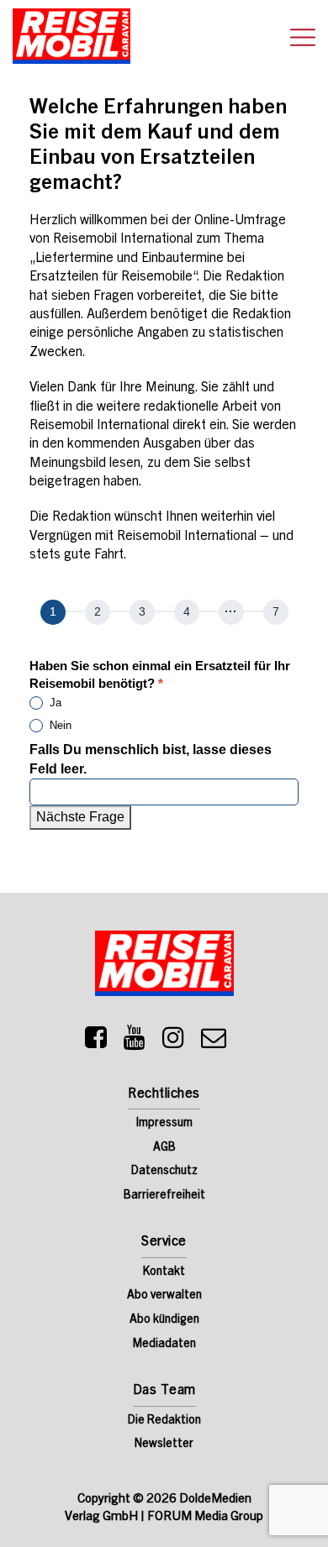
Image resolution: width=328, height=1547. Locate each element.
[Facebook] (96, 1042)
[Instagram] (173, 1042)
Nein (58, 725)
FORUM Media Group (205, 1517)
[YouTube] (134, 1042)
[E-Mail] (213, 1042)
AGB (164, 1148)
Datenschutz (164, 1171)
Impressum (164, 1124)
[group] (164, 615)
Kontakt (164, 1272)
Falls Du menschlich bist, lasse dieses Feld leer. (150, 758)
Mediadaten (164, 1344)
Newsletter (164, 1444)
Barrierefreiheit (164, 1196)
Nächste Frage (80, 817)
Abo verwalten (164, 1296)
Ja (53, 702)
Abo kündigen (164, 1320)
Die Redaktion (164, 1421)
